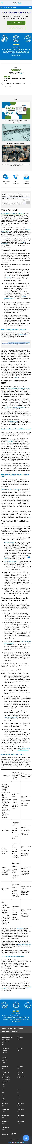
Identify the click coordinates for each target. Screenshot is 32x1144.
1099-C (3, 1062)
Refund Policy (15, 1031)
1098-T (3, 1100)
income (17, 377)
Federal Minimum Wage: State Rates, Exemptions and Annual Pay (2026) (16, 164)
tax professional (13, 421)
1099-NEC (4, 1052)
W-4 (18, 1050)
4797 (18, 1123)
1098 (3, 1098)
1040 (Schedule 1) (6, 1081)
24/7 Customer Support (10, 7)
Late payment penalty (10, 561)
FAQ (3, 1044)
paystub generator (24, 748)
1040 (3, 1074)
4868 (3, 1111)
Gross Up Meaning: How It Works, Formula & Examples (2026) (16, 121)
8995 (18, 1098)
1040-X (3, 1086)
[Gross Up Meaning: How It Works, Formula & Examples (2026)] (16, 110)
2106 (18, 1105)
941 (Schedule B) (21, 1076)
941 (18, 1074)
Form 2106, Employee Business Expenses (12, 213)
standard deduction (22, 334)
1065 (3, 1129)
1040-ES (4, 1083)
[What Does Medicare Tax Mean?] (16, 133)
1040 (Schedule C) (6, 1076)
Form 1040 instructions (24, 944)
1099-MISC (4, 1050)
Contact (10, 1028)
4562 (18, 1117)
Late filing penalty (9, 542)
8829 (18, 1111)
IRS (30, 517)
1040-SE (4, 1084)
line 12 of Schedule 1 (11, 717)
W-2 (18, 1039)
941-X (18, 1077)
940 (3, 1092)
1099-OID (4, 1060)
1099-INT (4, 1057)
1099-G (3, 1054)
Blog (16, 99)
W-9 (3, 1068)
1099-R (3, 1055)
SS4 (3, 1105)
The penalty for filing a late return (10, 489)
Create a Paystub (6, 1039)
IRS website (20, 928)
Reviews (20, 1028)
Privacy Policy (5, 1031)
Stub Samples (5, 1041)
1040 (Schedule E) (6, 1077)
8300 (3, 1123)
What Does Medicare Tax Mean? (16, 143)
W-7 (18, 1068)
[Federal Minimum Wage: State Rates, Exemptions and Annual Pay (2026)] (16, 153)
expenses (8, 277)
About (4, 1028)
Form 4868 (10, 441)
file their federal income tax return (14, 407)
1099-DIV (4, 1059)
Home (3, 1042)
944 (18, 1092)
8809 (3, 1117)
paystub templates (23, 750)
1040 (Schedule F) (6, 1079)
